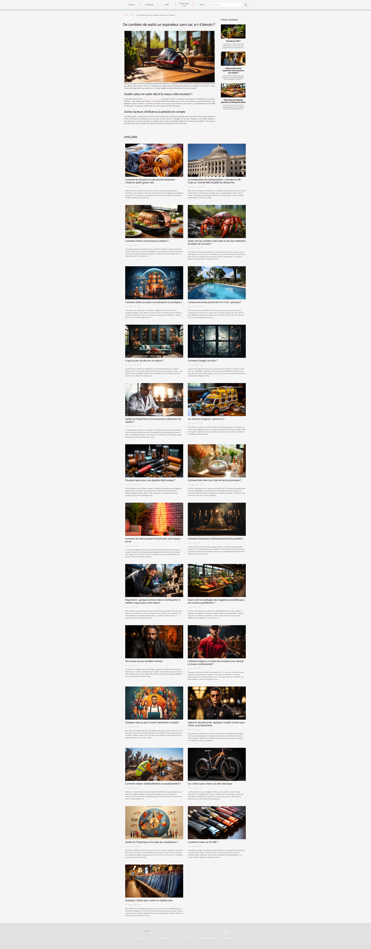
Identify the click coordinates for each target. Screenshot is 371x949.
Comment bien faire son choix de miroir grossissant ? (214, 480)
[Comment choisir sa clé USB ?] (217, 822)
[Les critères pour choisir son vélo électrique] (217, 764)
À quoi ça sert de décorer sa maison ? (144, 361)
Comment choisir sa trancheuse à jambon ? (146, 241)
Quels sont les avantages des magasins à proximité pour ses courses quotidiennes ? (216, 601)
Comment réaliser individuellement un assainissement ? (153, 784)
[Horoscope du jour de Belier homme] (154, 641)
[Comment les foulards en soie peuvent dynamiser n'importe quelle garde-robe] (154, 160)
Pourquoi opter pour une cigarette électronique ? (150, 480)
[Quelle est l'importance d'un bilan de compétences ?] (154, 822)
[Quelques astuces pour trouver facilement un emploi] (154, 703)
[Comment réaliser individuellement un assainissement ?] (154, 764)
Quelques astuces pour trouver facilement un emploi (152, 723)
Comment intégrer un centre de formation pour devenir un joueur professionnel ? (216, 662)
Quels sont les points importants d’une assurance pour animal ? (233, 70)
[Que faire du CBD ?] (233, 31)
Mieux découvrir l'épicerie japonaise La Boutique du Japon (233, 101)
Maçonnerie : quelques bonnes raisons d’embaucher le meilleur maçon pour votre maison (152, 601)
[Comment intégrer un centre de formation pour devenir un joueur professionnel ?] (217, 641)
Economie (131, 4)
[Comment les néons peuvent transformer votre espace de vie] (154, 519)
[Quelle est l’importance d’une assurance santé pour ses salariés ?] (154, 399)
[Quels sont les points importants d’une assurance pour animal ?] (233, 59)
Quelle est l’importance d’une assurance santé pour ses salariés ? (153, 420)
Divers (202, 4)
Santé (167, 4)
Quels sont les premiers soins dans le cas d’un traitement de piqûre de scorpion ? (216, 242)
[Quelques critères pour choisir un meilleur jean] (154, 881)
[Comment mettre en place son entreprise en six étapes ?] (154, 282)
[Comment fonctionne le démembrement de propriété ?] (217, 519)
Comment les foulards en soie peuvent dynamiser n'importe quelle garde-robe (150, 181)
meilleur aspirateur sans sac (152, 99)
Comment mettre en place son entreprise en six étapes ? (153, 302)
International (149, 4)
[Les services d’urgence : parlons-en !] (217, 399)
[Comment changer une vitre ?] (217, 341)
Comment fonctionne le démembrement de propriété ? (216, 539)
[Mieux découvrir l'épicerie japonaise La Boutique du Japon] (233, 90)
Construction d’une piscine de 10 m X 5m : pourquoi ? (214, 302)
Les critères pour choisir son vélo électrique (210, 784)
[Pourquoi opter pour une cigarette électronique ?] (154, 460)
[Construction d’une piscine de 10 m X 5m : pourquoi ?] (217, 282)
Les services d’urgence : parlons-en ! (206, 419)
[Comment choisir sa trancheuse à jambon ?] (154, 221)
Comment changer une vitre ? (202, 361)
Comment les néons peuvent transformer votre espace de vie (153, 540)
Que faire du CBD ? (233, 41)
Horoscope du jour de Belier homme (143, 661)
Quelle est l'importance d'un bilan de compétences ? (151, 842)
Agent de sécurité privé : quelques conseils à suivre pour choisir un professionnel (216, 724)
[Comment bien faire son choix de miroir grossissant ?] (217, 460)
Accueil (125, 15)
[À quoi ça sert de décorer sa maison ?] (154, 341)
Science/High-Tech (184, 4)
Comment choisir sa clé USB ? (203, 842)
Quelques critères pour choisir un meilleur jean (149, 901)
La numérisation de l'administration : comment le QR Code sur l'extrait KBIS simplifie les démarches (214, 181)
